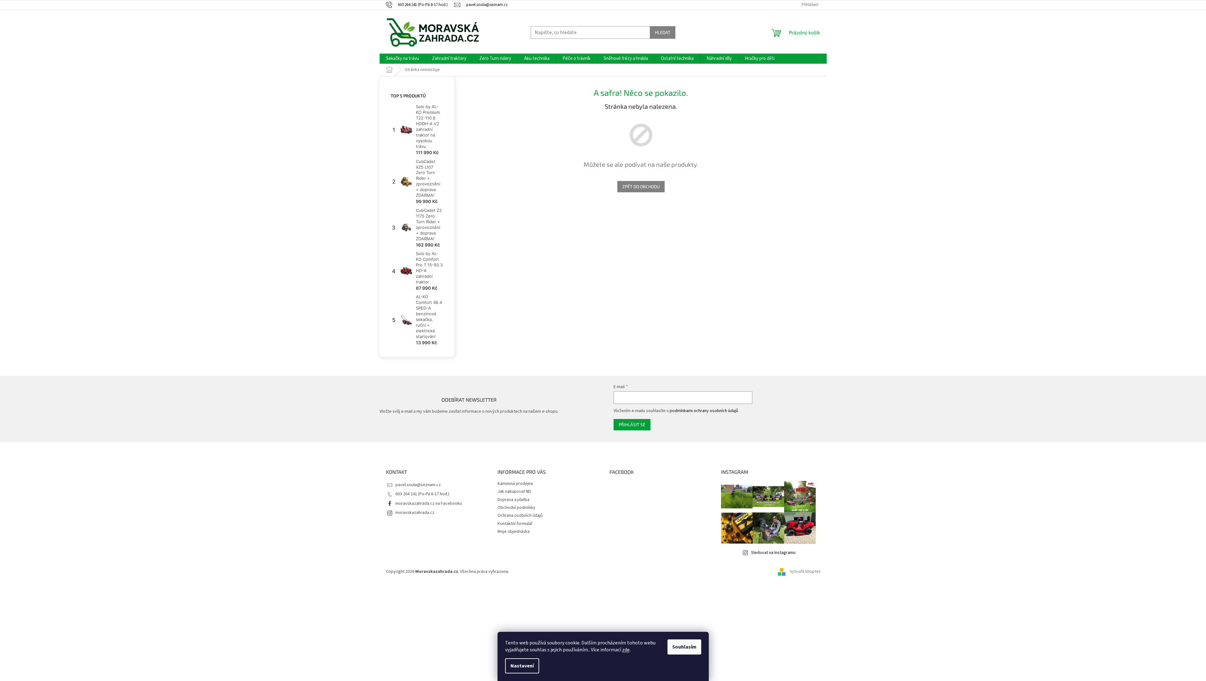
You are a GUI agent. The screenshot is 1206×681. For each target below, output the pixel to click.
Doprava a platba (513, 500)
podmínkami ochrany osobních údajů (704, 411)
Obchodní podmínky (516, 507)
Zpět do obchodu (641, 186)
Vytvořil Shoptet (805, 571)
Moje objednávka (514, 531)
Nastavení (522, 665)
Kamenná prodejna (515, 483)
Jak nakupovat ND (514, 491)
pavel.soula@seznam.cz (418, 485)
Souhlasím (684, 646)
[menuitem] (402, 59)
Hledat (662, 32)
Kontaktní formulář (515, 524)
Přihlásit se (632, 424)
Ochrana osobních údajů (520, 515)
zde (626, 649)
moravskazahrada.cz (414, 512)
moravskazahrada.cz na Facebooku (428, 503)
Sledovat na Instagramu (773, 553)
